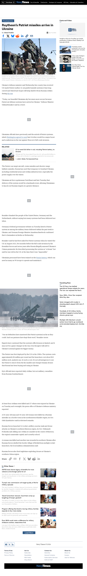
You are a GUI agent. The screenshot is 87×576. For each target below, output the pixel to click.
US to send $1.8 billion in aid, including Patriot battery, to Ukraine (34, 150)
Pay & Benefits (34, 2)
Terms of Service (9, 555)
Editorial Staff (48, 560)
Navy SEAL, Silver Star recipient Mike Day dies (71, 296)
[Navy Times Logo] (23, 2)
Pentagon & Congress (55, 2)
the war (10, 93)
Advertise (47, 553)
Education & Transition (77, 2)
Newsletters (28, 555)
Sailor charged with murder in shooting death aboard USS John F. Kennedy (72, 304)
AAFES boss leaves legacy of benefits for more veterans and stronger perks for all (18, 470)
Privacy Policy (8, 553)
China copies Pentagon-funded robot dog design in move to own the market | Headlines (78, 58)
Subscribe (27, 553)
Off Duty (65, 2)
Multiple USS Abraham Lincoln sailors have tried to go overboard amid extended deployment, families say (72, 323)
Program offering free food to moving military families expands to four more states (20, 510)
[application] (72, 30)
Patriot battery (41, 258)
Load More (29, 532)
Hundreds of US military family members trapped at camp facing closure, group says (71, 313)
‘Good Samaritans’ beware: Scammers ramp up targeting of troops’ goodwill (18, 496)
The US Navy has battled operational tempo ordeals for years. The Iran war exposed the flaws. (72, 288)
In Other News (7, 466)
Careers (66, 555)
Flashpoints (44, 2)
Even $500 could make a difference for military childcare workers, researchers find (18, 521)
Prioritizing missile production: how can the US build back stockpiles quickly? (78, 49)
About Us (67, 553)
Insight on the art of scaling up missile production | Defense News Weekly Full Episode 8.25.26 (72, 40)
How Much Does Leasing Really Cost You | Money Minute (78, 66)
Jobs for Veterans (69, 557)
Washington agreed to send (17, 137)
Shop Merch (28, 560)
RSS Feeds (27, 557)
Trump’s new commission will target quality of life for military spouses (20, 483)
